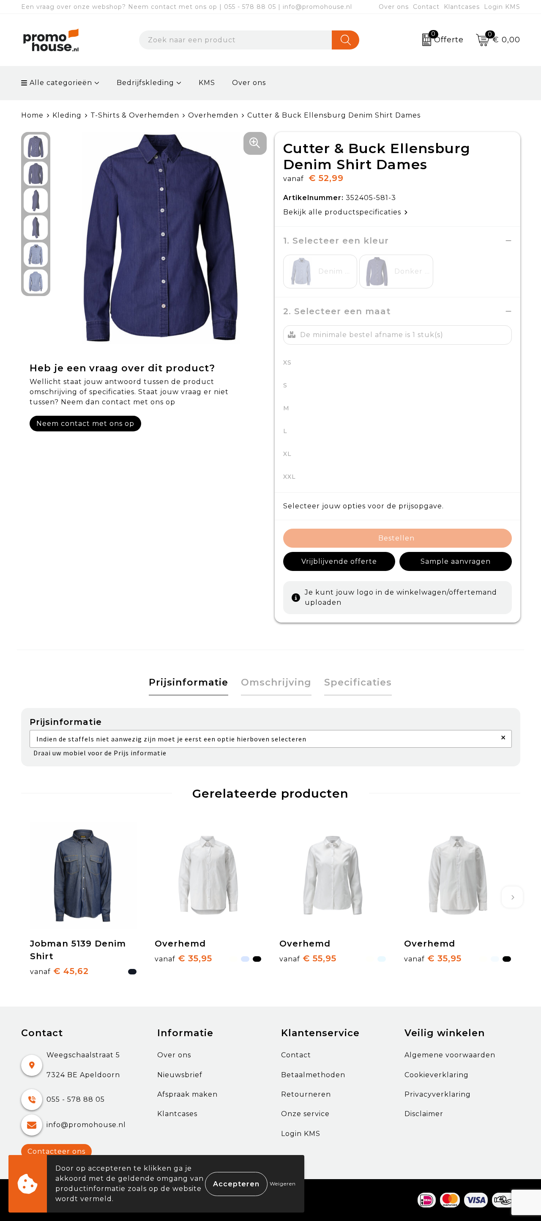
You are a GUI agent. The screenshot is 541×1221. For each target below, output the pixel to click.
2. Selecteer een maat (337, 311)
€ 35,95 (183, 958)
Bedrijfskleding (145, 83)
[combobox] (235, 39)
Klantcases (462, 7)
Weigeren (283, 1183)
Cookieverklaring (436, 1075)
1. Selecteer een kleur (336, 241)
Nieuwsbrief (179, 1075)
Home (32, 115)
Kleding (67, 115)
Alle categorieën (59, 83)
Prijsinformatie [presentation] (188, 682)
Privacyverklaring (437, 1094)
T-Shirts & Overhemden (134, 115)
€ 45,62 (59, 971)
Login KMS (502, 7)
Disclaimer (423, 1114)
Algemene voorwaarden (449, 1055)
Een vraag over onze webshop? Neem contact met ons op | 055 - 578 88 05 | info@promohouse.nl (186, 7)
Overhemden (213, 115)
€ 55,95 (307, 958)
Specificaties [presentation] (358, 682)
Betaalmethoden (313, 1075)
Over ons (394, 7)
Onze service (305, 1114)
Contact (426, 7)
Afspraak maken (187, 1094)
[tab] (188, 682)
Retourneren (306, 1094)
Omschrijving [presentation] (276, 682)
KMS (207, 83)
